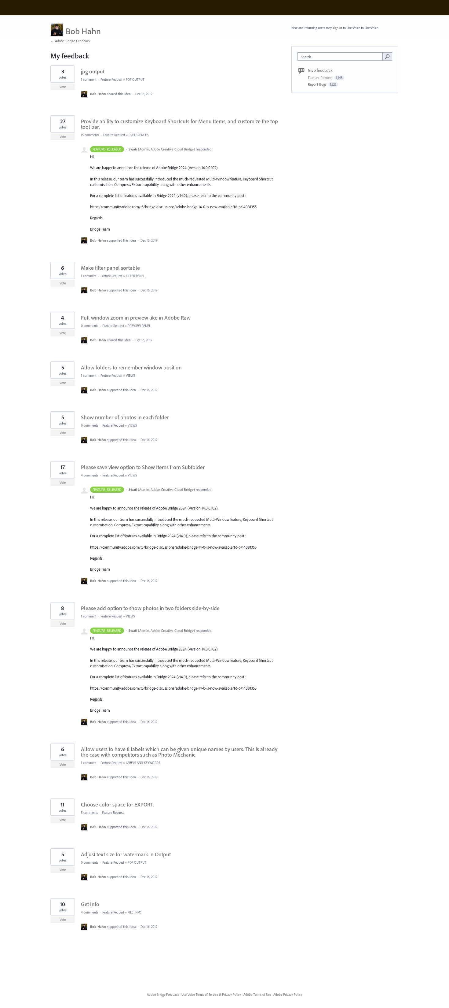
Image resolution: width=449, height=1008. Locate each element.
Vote (63, 87)
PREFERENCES (138, 135)
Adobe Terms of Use (257, 994)
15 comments (90, 135)
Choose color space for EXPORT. (117, 804)
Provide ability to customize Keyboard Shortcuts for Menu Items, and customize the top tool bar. (179, 124)
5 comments (89, 812)
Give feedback (320, 70)
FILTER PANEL (135, 276)
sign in (337, 28)
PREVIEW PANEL (139, 326)
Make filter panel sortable (110, 267)
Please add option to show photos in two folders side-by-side (150, 608)
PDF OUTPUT (135, 79)
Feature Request (111, 79)
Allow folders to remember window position (131, 367)
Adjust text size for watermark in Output (126, 854)
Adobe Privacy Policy (287, 994)
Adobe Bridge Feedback (163, 994)
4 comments (89, 475)
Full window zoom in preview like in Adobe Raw (136, 317)
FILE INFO (134, 912)
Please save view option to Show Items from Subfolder (143, 467)
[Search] (387, 56)
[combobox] (342, 56)
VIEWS (130, 375)
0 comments (89, 326)
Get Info (90, 904)
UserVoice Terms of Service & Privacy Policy (211, 994)
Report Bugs (317, 84)
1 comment (88, 79)
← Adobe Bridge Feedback (70, 41)
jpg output (92, 71)
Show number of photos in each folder (125, 417)
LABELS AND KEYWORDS (143, 763)
